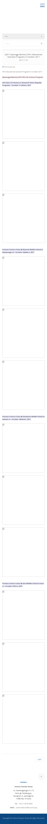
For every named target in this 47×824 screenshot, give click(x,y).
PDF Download (9, 67)
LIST (40, 759)
